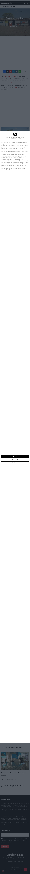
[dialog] (15, 437)
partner (9, 140)
